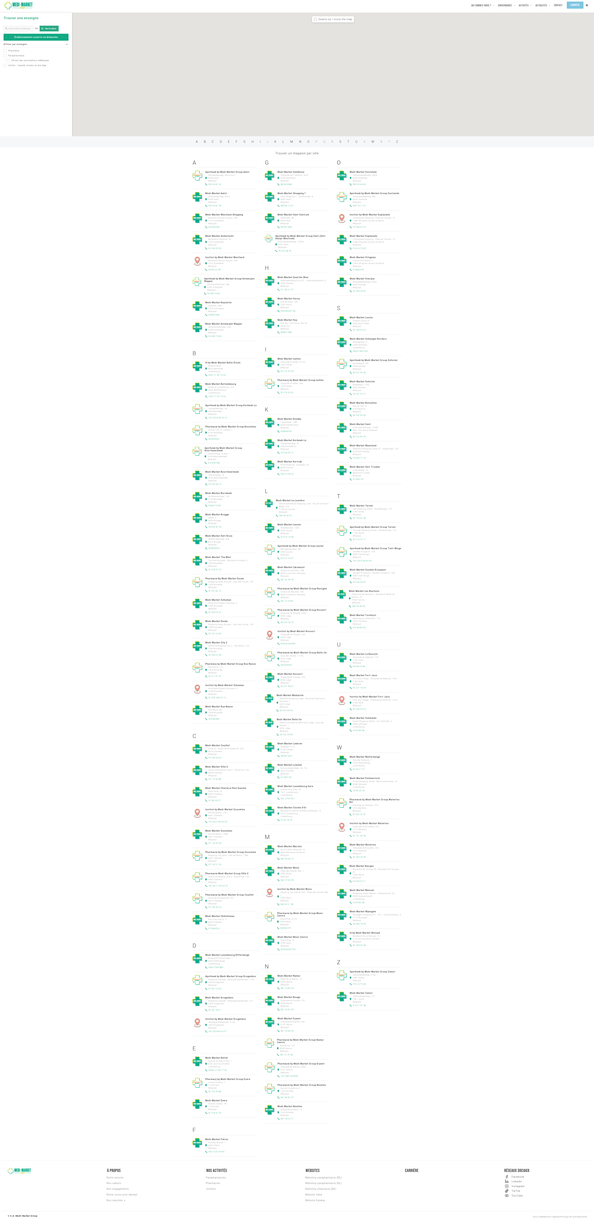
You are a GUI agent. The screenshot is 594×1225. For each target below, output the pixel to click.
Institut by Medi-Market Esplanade (370, 214)
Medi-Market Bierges (362, 866)
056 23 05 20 (287, 474)
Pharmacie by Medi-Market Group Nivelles (302, 1085)
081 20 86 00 (287, 1031)
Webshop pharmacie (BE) (320, 1188)
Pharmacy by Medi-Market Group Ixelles (301, 380)
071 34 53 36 (214, 843)
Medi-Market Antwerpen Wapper (223, 324)
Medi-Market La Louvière (290, 500)
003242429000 (288, 644)
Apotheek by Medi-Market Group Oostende (374, 193)
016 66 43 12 (287, 453)
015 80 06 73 (214, 484)
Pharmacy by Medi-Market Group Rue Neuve (230, 664)
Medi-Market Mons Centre (293, 937)
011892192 (286, 777)
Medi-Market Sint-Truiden (365, 467)
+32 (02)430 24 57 (217, 1031)
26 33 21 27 (359, 769)
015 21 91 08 (359, 1005)
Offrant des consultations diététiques (30, 60)
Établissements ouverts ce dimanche (36, 37)
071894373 (214, 928)
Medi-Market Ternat (361, 505)
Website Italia (313, 1194)
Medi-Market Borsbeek (218, 493)
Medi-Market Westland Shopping (224, 214)
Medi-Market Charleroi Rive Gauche (225, 788)
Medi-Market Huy (287, 320)
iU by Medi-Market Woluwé (365, 933)
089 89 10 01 (287, 206)
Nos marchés (115, 1200)
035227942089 (215, 967)
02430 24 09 (214, 270)
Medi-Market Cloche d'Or (292, 807)
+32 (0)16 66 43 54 (362, 561)
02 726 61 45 (214, 1113)
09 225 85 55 (359, 437)
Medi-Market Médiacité (290, 695)
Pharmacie (13, 50)
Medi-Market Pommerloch (365, 778)
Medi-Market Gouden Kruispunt (368, 570)
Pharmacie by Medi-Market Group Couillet (229, 895)
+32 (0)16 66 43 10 (217, 418)
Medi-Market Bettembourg (220, 384)
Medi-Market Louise (361, 317)
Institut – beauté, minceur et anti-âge (27, 65)
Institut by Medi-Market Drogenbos (225, 1019)
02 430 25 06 (359, 945)
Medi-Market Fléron (216, 1139)
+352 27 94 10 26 (217, 396)
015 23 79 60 (359, 984)
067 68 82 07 (287, 1097)
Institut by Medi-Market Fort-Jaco (370, 696)
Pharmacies (213, 1183)
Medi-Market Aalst (216, 193)
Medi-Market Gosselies (218, 831)
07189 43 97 (214, 800)
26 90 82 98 (359, 902)
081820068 (286, 184)
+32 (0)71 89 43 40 (217, 822)
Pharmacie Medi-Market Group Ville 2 (226, 873)
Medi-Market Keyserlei (218, 302)
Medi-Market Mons (288, 868)
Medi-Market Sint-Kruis (218, 536)
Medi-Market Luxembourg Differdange (227, 955)
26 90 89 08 (359, 730)
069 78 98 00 (358, 606)
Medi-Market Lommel (290, 765)
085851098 (286, 332)
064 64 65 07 (285, 516)
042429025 (214, 439)
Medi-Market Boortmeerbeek (222, 472)
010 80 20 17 (359, 881)
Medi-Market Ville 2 (216, 767)
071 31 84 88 (214, 779)
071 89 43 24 (214, 758)
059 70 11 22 (359, 206)
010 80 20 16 (359, 227)
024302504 (214, 227)
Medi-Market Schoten (362, 381)
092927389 (286, 227)
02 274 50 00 (287, 371)
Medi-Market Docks (216, 621)
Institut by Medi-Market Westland (224, 257)
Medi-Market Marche (290, 846)
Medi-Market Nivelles (290, 1106)
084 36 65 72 (287, 859)
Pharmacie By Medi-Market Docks (224, 578)
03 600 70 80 (214, 336)
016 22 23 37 (287, 558)
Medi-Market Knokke (289, 419)
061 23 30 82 (287, 601)
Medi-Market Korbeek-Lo (292, 440)
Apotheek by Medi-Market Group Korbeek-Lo (231, 405)
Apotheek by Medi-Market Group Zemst (372, 971)
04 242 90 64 (286, 735)
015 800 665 (214, 463)
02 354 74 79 (359, 814)
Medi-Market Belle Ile (289, 719)
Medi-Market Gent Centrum (293, 214)
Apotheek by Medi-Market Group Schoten (374, 360)
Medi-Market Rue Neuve (219, 706)
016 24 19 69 (287, 537)
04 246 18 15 (287, 622)
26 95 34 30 (359, 790)
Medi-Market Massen (362, 890)
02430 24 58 (359, 666)
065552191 (285, 928)
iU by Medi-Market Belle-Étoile (223, 362)
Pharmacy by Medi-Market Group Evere (227, 1079)
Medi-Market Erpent (289, 1018)
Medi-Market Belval (216, 1058)
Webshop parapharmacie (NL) (323, 1183)
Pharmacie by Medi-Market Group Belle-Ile (302, 652)
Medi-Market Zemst (361, 993)
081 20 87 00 (287, 1009)
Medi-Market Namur (289, 976)
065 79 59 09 (287, 880)
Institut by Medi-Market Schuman (224, 685)
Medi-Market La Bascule (364, 654)
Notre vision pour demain (122, 1194)
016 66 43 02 (359, 582)
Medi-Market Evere (216, 1100)
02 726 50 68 (214, 1091)
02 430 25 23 (359, 330)
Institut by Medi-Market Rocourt (296, 631)
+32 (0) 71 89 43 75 (218, 886)
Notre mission (115, 1177)
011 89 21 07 (287, 290)
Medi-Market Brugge (217, 514)
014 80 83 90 (359, 627)
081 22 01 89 (286, 1055)
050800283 (214, 548)
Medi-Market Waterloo (363, 844)
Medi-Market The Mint (218, 557)
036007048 (214, 315)
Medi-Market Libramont (291, 567)
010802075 (358, 270)
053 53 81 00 (214, 206)
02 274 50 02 (287, 392)
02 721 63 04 (359, 836)
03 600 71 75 (359, 458)
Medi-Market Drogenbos (219, 997)
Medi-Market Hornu (289, 298)
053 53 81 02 (214, 184)
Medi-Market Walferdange (365, 757)
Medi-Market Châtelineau (220, 916)
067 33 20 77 (287, 1119)
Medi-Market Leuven (289, 524)
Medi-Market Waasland (363, 445)
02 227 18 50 (359, 688)
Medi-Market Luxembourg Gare (295, 786)
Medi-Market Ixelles (289, 359)
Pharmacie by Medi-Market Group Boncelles (230, 426)
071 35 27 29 (214, 864)
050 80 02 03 (214, 527)
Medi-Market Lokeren (290, 743)
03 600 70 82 (213, 293)
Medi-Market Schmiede (363, 718)
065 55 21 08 (286, 904)
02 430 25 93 (214, 248)
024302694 (214, 719)
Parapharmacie (16, 55)
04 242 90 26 (286, 710)
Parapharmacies (216, 1177)
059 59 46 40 (359, 184)
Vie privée (538, 1217)
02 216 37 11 (359, 539)
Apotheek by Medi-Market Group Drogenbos (230, 976)
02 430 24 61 (214, 612)
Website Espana (315, 1200)
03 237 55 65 (359, 372)
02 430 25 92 (359, 291)
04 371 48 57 (287, 686)
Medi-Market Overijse (362, 278)
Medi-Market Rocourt (290, 674)
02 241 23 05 (214, 634)
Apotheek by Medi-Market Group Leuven (301, 546)
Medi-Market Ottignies (363, 257)
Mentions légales (551, 1217)
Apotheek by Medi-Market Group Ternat (373, 527)
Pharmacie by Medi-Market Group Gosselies (230, 852)
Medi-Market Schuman (218, 600)
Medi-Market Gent (360, 424)
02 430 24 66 (214, 655)
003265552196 (288, 311)
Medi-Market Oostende (363, 172)
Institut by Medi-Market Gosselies (225, 809)
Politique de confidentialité (573, 1217)
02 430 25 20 (359, 709)
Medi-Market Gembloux (291, 172)
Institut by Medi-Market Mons (294, 889)
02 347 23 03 (214, 989)
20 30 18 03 (286, 820)
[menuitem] (587, 5)
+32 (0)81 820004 (289, 1076)
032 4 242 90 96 (216, 1152)
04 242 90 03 (359, 415)
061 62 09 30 (287, 580)
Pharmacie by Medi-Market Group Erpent (301, 1063)
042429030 (286, 665)
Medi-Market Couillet (217, 745)
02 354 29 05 (359, 857)
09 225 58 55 (284, 251)
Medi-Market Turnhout (363, 615)
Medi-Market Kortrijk (290, 461)
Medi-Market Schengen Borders (368, 339)
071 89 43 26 (214, 907)
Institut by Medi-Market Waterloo (369, 823)
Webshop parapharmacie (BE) (323, 1177)
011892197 (358, 479)
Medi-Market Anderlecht (219, 236)
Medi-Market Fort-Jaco (363, 675)
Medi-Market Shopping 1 (292, 193)
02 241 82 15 (214, 591)
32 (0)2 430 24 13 (217, 698)
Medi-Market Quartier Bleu (293, 277)
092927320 (286, 756)
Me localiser (50, 28)
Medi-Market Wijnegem (363, 911)
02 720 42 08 (359, 518)
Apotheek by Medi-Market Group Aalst (227, 172)
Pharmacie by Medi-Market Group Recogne (302, 588)
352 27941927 (288, 799)
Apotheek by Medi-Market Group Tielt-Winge (375, 548)
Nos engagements (118, 1188)
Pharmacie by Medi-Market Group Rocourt (302, 610)
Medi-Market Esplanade (363, 236)
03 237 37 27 (359, 394)
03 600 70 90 (359, 924)
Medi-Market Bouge (289, 997)
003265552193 (288, 949)
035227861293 (360, 351)
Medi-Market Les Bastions (364, 591)
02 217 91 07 (214, 676)
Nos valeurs (114, 1183)
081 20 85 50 (287, 988)
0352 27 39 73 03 (217, 375)
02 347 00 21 (214, 1010)
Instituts (211, 1188)
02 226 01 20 (214, 570)
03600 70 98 (214, 505)
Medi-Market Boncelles (363, 403)
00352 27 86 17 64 (217, 1070)
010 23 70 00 (359, 248)
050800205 (286, 431)
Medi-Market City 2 (216, 642)
